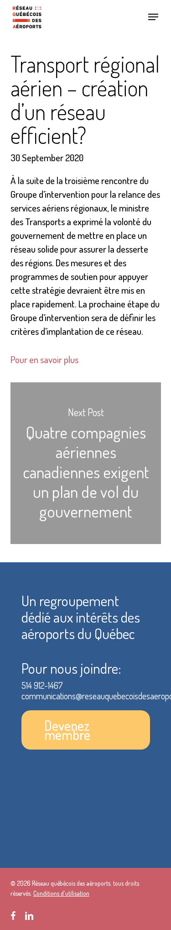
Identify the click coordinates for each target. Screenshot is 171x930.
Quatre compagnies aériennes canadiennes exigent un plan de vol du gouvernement (85, 463)
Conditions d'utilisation (61, 893)
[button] (153, 16)
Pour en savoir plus (44, 359)
